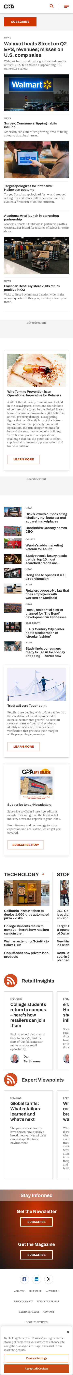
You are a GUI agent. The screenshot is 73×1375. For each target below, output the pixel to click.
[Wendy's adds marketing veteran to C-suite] (12, 545)
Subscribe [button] (36, 1221)
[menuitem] (24, 1279)
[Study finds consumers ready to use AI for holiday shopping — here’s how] (12, 650)
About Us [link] (19, 1291)
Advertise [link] (52, 1291)
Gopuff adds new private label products (26, 954)
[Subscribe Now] (36, 783)
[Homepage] (9, 7)
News (29, 508)
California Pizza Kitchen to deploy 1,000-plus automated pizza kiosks (26, 914)
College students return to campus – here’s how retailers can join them (26, 929)
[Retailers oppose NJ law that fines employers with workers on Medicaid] (12, 592)
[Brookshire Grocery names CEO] (12, 531)
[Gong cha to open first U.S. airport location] (12, 575)
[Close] (68, 1332)
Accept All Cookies (36, 1368)
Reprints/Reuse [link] (29, 1311)
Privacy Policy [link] (23, 1301)
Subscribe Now (25, 844)
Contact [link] (48, 1311)
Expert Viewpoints (42, 1080)
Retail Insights (37, 981)
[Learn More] (36, 370)
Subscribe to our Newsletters (29, 804)
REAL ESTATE (33, 623)
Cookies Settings (36, 1322)
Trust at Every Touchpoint (26, 705)
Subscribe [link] (35, 1291)
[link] (24, 1279)
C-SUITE (30, 539)
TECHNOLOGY (22, 874)
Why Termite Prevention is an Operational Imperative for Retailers (34, 393)
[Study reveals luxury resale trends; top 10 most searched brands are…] (12, 560)
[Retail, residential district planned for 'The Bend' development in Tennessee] (12, 611)
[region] (36, 1350)
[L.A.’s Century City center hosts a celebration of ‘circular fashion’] (12, 630)
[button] (66, 6)
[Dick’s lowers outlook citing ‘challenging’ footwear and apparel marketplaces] (12, 515)
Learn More (23, 459)
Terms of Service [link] (48, 1301)
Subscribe (20, 21)
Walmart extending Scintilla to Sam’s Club (26, 943)
